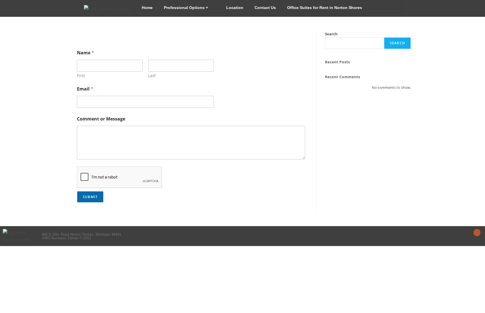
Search (331, 33)
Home (147, 7)
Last (152, 75)
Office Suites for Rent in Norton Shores (324, 7)
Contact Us (265, 7)
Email (85, 89)
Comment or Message (101, 119)
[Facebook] (477, 232)
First (81, 75)
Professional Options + (186, 7)
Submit (90, 196)
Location (234, 7)
